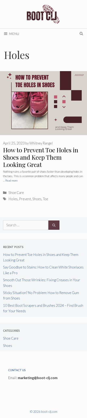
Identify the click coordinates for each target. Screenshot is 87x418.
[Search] (54, 225)
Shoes (36, 199)
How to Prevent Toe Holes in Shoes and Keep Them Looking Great (40, 157)
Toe (45, 199)
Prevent (25, 199)
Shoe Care (16, 192)
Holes (13, 199)
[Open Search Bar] (81, 34)
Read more (11, 180)
